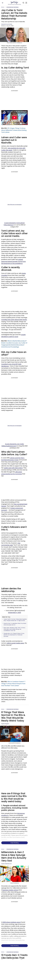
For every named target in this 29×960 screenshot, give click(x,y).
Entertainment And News (12, 7)
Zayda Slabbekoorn (6, 863)
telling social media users (15, 643)
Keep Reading (14, 843)
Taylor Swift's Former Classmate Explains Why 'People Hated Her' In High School (15, 619)
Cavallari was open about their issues (14, 320)
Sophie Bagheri (5, 723)
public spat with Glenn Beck (13, 468)
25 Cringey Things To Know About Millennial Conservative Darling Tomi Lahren (14, 130)
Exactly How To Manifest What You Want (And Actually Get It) (15, 624)
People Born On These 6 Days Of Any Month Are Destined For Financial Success (14, 635)
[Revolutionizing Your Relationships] (14, 2)
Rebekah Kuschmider (6, 24)
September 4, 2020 (14, 612)
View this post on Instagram (14, 204)
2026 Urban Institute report (11, 922)
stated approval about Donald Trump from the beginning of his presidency (13, 261)
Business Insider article (10, 890)
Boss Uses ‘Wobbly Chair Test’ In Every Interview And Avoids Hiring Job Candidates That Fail (14, 629)
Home (2, 7)
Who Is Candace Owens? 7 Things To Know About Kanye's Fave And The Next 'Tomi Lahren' (13, 684)
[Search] (23, 2)
